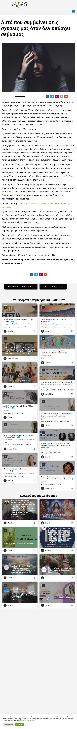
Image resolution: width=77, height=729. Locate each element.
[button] (47, 96)
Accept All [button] (19, 724)
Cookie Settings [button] (8, 724)
